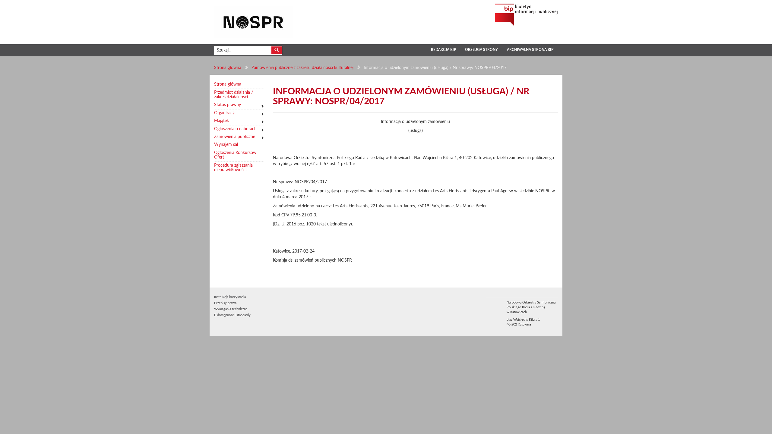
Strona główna (227, 68)
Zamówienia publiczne (234, 137)
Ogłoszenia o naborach (235, 129)
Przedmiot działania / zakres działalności (233, 94)
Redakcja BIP (443, 50)
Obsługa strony (481, 50)
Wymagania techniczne (231, 309)
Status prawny (227, 105)
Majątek (221, 121)
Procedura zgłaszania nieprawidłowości (233, 167)
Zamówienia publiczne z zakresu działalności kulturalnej (302, 68)
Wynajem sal (226, 145)
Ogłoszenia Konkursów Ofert (235, 155)
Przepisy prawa (225, 303)
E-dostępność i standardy (232, 315)
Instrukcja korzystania (230, 297)
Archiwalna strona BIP (530, 50)
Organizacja (225, 113)
